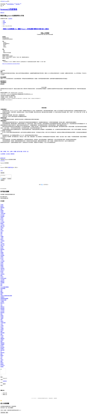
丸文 (27, 151)
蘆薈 (1, 354)
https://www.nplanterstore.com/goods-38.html (11, 63)
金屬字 (1, 321)
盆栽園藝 (2, 282)
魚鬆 (1, 151)
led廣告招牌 (2, 322)
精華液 (1, 355)
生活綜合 (10, 18)
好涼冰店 (2, 214)
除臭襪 (1, 210)
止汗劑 (1, 220)
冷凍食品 (2, 240)
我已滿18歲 (3, 412)
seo (1, 351)
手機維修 (2, 344)
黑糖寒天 (2, 297)
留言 (12, 167)
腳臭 (1, 209)
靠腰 (1, 289)
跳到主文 (2, 12)
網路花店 (2, 306)
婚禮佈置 (2, 308)
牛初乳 (1, 272)
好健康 (1, 266)
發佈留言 (2, 180)
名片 (4, 23)
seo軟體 (2, 301)
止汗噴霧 (2, 222)
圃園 (1, 361)
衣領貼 (1, 204)
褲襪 (1, 331)
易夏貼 (1, 217)
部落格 (4, 22)
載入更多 (2, 172)
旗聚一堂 (2, 226)
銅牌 (1, 319)
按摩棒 (1, 340)
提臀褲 (1, 366)
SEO (1, 304)
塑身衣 (1, 362)
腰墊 (1, 291)
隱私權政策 (51, 398)
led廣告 (2, 325)
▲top (1, 170)
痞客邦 (9, 167)
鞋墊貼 (1, 223)
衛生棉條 (2, 347)
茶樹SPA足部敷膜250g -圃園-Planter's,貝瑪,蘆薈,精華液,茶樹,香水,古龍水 (26, 29)
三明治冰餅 (2, 213)
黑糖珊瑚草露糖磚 (4, 298)
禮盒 (21, 151)
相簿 (4, 21)
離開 (7, 412)
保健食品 (2, 268)
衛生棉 (1, 345)
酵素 (1, 275)
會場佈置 (2, 309)
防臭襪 (1, 212)
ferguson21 (2, 160)
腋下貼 (1, 219)
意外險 (1, 276)
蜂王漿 (1, 271)
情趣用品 (2, 338)
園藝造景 (2, 281)
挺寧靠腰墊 (2, 288)
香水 (1, 358)
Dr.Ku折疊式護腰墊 (4, 287)
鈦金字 (1, 327)
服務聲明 (55, 398)
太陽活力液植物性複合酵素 (6, 295)
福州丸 (1, 239)
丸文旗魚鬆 (2, 153)
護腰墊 (1, 292)
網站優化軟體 (3, 300)
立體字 (1, 318)
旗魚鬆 (4, 151)
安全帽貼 (2, 216)
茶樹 (1, 356)
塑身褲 (1, 364)
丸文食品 (8, 153)
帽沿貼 (1, 206)
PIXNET (35, 398)
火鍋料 (11, 151)
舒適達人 (2, 348)
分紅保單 (2, 279)
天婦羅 (14, 151)
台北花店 (2, 311)
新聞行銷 (2, 352)
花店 (1, 305)
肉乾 (1, 233)
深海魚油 (2, 274)
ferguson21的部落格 (8, 9)
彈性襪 (1, 329)
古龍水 (1, 359)
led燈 (1, 324)
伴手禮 (24, 151)
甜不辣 (18, 151)
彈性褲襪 (2, 332)
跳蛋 (1, 341)
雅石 (1, 284)
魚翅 (1, 242)
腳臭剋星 (12, 153)
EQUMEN (2, 365)
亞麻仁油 (2, 269)
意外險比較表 (3, 278)
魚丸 (8, 151)
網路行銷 (2, 350)
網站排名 (2, 302)
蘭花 (1, 285)
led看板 (2, 328)
